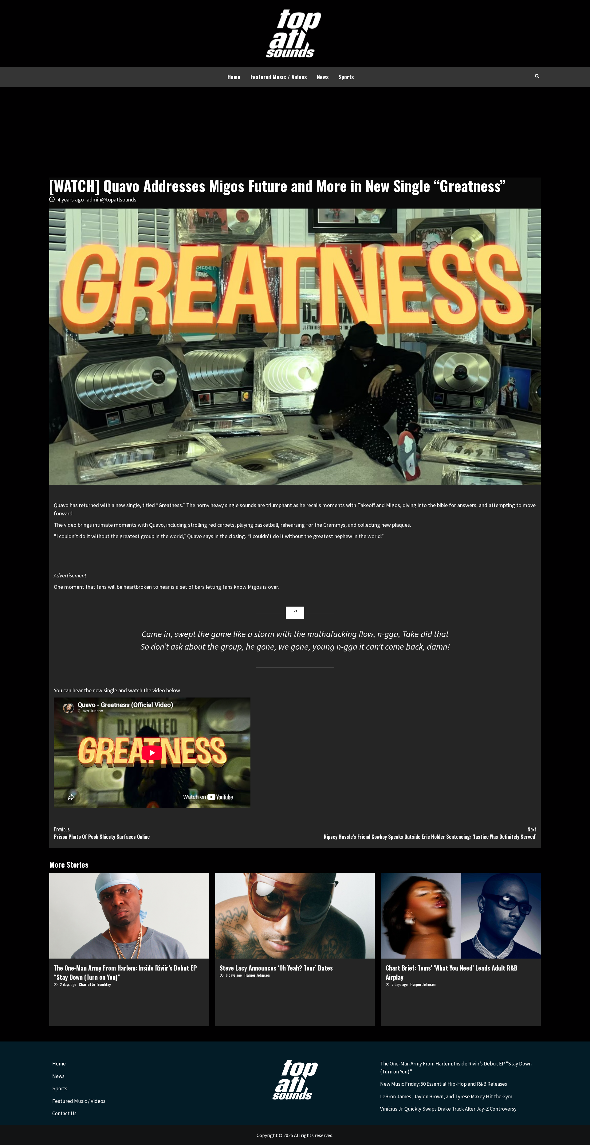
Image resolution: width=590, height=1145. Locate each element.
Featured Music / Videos (278, 77)
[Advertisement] (295, 133)
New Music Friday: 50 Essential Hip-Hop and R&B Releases (443, 1084)
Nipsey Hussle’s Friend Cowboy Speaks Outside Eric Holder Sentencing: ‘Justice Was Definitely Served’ (430, 833)
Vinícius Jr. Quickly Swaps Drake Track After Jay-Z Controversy (448, 1108)
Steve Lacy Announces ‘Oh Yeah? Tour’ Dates (276, 967)
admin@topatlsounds (111, 199)
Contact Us (64, 1113)
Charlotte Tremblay (95, 984)
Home (233, 77)
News (322, 77)
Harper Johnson (257, 975)
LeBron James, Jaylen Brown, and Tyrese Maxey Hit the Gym (446, 1096)
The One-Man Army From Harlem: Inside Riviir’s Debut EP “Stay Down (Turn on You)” (456, 1067)
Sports (346, 77)
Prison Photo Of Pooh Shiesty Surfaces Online (102, 833)
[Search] (537, 76)
